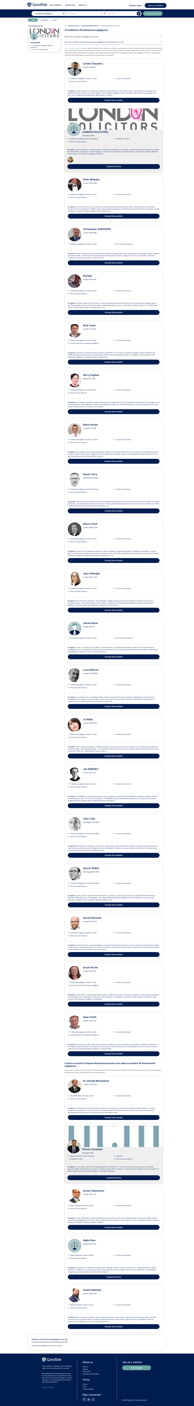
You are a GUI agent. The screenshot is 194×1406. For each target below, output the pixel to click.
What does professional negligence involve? (81, 37)
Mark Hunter (90, 424)
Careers (85, 1369)
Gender (54, 20)
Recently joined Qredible (91, 1374)
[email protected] (48, 1387)
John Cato (89, 818)
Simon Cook (90, 523)
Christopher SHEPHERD (97, 229)
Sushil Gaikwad (92, 1289)
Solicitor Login (135, 5)
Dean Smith (90, 1017)
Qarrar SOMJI (91, 868)
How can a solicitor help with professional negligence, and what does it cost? (94, 42)
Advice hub (70, 5)
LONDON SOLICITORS (95, 132)
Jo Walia (88, 719)
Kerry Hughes (91, 375)
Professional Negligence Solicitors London (47, 1346)
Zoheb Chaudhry (93, 63)
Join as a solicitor (155, 5)
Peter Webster (91, 179)
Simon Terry (90, 474)
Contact (114, 100)
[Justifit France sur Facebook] (85, 1399)
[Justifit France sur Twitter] (94, 1399)
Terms (85, 1386)
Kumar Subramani (93, 1190)
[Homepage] (66, 26)
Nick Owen (89, 325)
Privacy (85, 1384)
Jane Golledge (91, 573)
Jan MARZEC (90, 769)
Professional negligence (73, 48)
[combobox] (49, 13)
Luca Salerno (91, 669)
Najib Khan (89, 1240)
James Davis (90, 623)
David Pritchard (92, 917)
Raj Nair (87, 275)
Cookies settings (88, 1389)
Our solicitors (55, 5)
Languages (44, 20)
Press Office (87, 1371)
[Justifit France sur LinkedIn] (89, 1399)
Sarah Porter (90, 967)
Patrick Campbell (92, 1149)
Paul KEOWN (35, 43)
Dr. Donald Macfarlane (96, 1080)
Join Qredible (136, 1368)
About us (83, 5)
